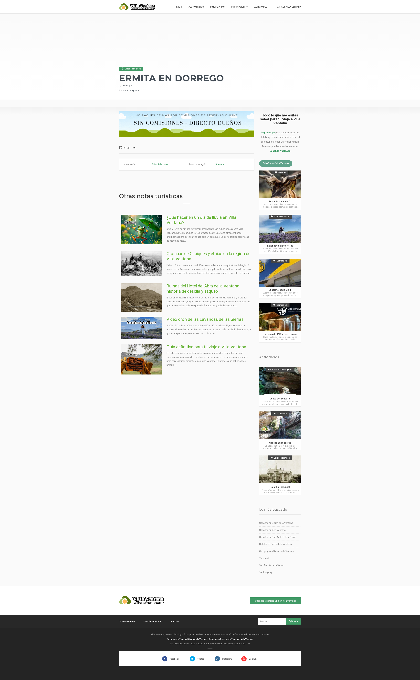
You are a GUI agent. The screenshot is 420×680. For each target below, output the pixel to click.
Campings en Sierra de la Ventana (276, 551)
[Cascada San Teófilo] (280, 431)
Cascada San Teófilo (280, 443)
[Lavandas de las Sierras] (280, 234)
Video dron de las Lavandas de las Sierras (205, 319)
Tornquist (264, 558)
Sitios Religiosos (131, 90)
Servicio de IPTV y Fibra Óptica (280, 334)
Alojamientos (196, 7)
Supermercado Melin (280, 290)
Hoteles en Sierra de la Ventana (275, 544)
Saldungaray (265, 572)
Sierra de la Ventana (197, 639)
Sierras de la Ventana (177, 639)
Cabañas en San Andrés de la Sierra (277, 537)
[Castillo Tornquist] (280, 475)
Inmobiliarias (217, 7)
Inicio (179, 7)
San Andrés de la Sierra (271, 565)
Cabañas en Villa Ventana (276, 163)
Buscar (295, 621)
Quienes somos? (127, 621)
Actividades (260, 7)
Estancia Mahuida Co (280, 201)
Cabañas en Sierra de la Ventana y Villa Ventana (231, 639)
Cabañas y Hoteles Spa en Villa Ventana (275, 601)
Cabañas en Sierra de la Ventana (276, 523)
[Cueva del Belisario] (280, 386)
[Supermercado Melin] (280, 278)
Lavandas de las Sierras (280, 245)
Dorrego (127, 85)
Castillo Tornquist (280, 487)
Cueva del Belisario (280, 398)
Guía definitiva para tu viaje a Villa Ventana (206, 346)
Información (238, 7)
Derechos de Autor (152, 621)
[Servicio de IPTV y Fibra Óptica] (280, 322)
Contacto (174, 621)
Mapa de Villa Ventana (289, 7)
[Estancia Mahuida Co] (280, 190)
